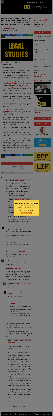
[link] (26, 201)
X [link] (38, 201)
